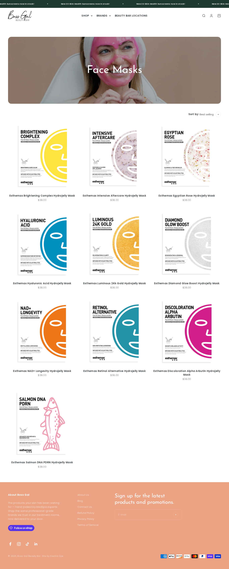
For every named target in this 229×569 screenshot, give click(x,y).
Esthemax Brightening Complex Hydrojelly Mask (42, 195)
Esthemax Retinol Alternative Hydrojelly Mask (114, 371)
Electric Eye (56, 556)
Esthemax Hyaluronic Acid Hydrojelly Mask (42, 283)
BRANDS (102, 15)
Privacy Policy (85, 519)
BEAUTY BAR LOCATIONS (131, 15)
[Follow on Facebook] (10, 544)
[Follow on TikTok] (27, 544)
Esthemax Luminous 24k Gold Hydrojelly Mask (114, 283)
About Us (83, 495)
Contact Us (84, 507)
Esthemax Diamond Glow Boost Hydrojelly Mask (187, 283)
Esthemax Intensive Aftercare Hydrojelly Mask (114, 195)
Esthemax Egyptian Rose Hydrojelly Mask (187, 195)
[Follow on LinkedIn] (36, 544)
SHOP (85, 15)
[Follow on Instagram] (19, 544)
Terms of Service (88, 525)
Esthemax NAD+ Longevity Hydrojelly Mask (42, 371)
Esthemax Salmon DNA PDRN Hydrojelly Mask (42, 462)
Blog (80, 501)
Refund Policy (85, 513)
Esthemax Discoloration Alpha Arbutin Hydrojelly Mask (186, 373)
